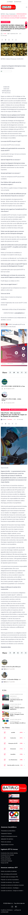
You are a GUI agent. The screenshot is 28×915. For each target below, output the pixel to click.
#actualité (5, 409)
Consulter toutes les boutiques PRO (9, 876)
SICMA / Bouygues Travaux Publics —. (17, 714)
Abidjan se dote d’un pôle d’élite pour (11, 666)
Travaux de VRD (4, 862)
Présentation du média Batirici (8, 830)
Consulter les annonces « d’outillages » (10, 888)
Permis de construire (6, 841)
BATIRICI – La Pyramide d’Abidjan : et (11, 679)
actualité (12, 694)
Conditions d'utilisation (7, 910)
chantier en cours (19, 694)
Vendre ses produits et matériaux (9, 871)
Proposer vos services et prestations (10, 879)
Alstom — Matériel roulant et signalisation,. (17, 708)
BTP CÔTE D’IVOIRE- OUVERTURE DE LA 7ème (13, 386)
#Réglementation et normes (18, 409)
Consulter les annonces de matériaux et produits (12, 885)
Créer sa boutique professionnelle (9, 874)
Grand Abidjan (13, 696)
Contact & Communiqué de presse (9, 836)
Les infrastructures (14, 698)
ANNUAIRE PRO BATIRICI (7, 839)
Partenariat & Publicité (6, 833)
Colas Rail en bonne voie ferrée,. (16, 700)
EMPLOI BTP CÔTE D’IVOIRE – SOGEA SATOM (11, 399)
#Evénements (5, 22)
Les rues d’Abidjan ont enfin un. (18, 723)
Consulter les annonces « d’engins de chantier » (12, 890)
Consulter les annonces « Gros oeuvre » (10, 882)
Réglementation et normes (7, 844)
